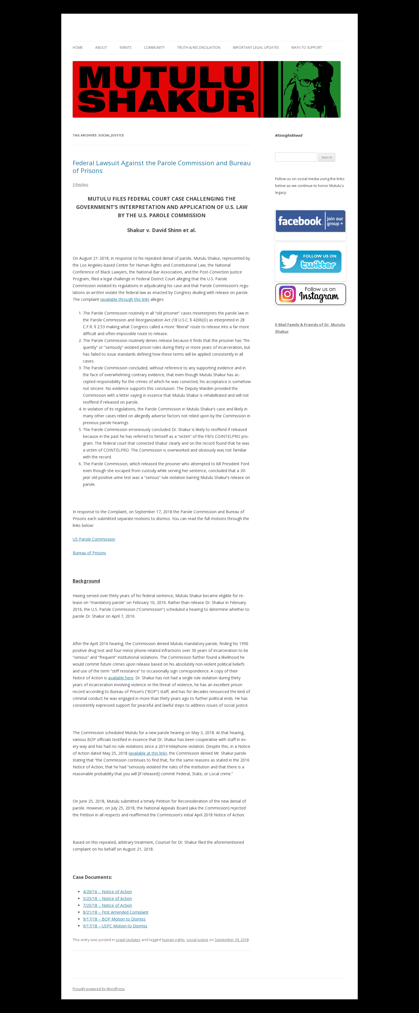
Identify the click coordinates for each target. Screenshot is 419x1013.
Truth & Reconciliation (198, 47)
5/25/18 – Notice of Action (107, 898)
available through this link (124, 299)
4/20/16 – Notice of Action (107, 891)
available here (120, 677)
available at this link (147, 753)
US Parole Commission (94, 539)
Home (78, 47)
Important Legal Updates (256, 47)
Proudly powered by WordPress (99, 988)
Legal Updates (128, 939)
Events (125, 47)
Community (154, 47)
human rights (173, 939)
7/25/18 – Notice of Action (107, 905)
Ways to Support (306, 47)
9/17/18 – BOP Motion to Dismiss (114, 919)
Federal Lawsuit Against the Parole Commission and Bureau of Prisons (162, 166)
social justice (197, 939)
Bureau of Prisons (89, 552)
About (101, 47)
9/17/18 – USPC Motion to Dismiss (115, 926)
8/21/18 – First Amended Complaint (116, 912)
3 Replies (80, 184)
